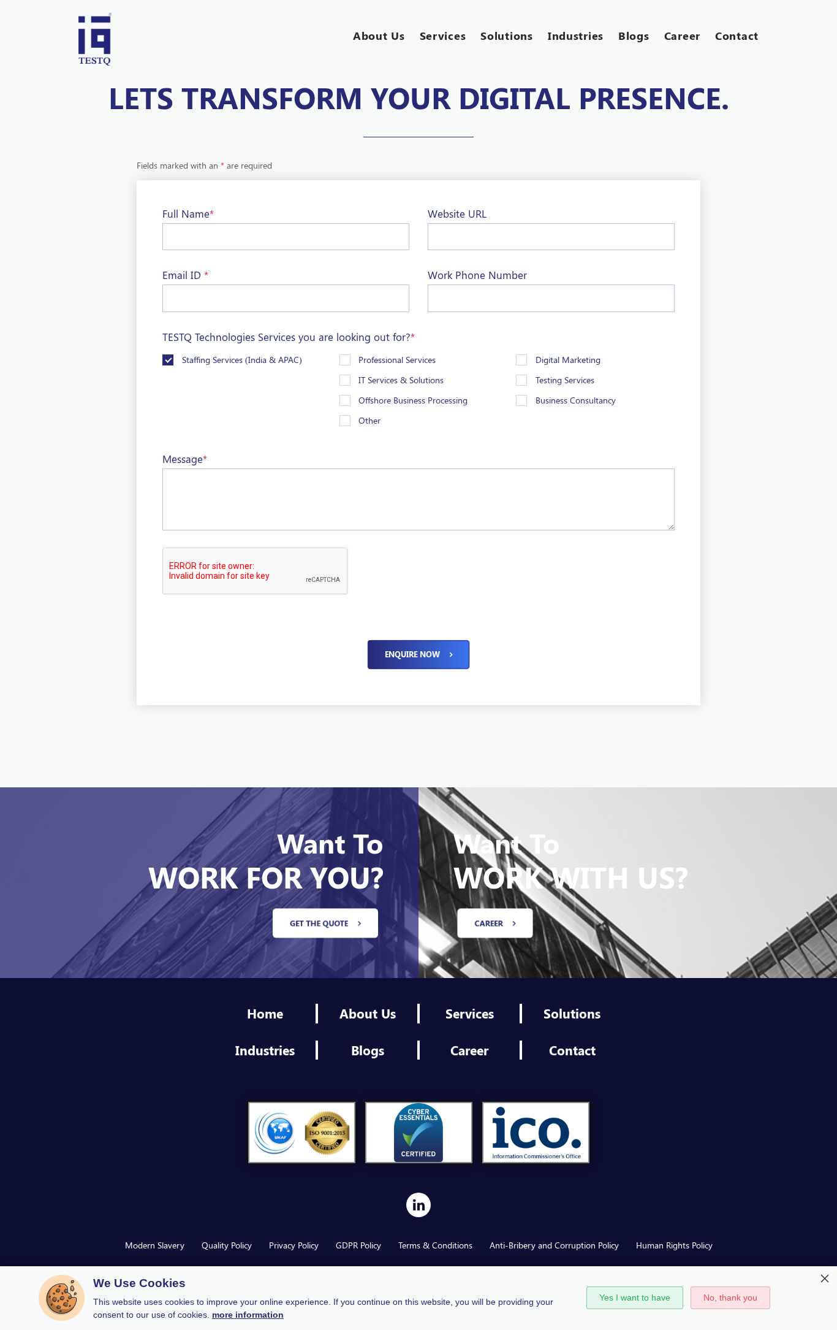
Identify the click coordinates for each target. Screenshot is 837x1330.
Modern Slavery (154, 1245)
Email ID (185, 274)
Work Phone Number (477, 274)
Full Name (188, 213)
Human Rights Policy (674, 1245)
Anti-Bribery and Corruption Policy (554, 1245)
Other (369, 420)
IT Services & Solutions (401, 380)
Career (469, 1049)
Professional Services (397, 359)
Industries (265, 1049)
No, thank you (730, 1297)
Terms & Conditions (435, 1245)
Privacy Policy (294, 1245)
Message (184, 458)
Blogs (367, 1049)
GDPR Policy (358, 1245)
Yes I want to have (634, 1297)
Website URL (457, 213)
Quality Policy (227, 1245)
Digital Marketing (568, 359)
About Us (367, 1013)
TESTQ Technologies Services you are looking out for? (288, 336)
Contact (572, 1049)
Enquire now (412, 654)
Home (265, 1013)
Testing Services (565, 380)
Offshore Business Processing (413, 400)
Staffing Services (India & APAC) (242, 359)
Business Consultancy (576, 400)
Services (469, 1013)
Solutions (571, 1013)
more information (248, 1315)
